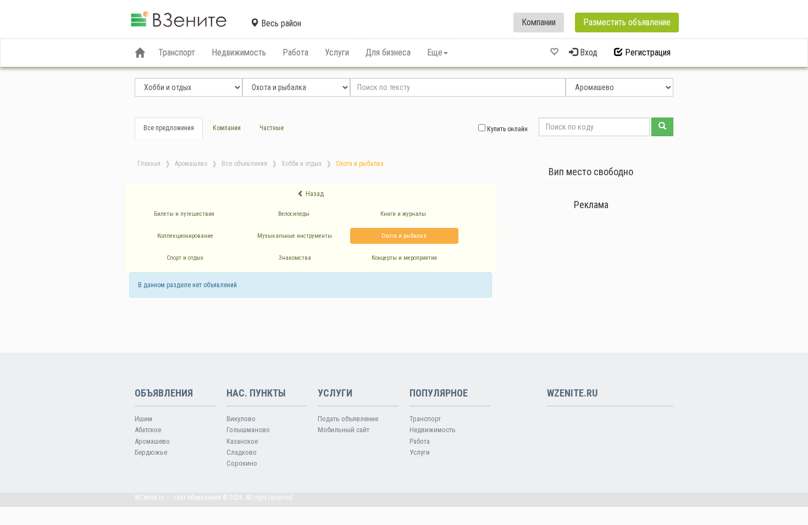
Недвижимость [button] (239, 52)
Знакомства (295, 257)
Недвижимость (432, 430)
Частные (271, 128)
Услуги (419, 452)
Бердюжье (151, 452)
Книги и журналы (403, 213)
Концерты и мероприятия (404, 257)
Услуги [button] (337, 52)
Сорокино (241, 463)
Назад (314, 194)
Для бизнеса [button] (388, 52)
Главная (149, 163)
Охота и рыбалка (404, 235)
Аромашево (191, 163)
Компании (539, 22)
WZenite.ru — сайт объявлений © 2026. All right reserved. (214, 497)
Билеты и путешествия (184, 213)
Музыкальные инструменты (294, 235)
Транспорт (425, 419)
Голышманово (248, 430)
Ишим (143, 419)
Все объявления (244, 163)
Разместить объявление (627, 22)
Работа (419, 441)
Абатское (148, 430)
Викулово (241, 419)
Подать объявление (348, 419)
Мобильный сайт (343, 430)
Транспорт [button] (176, 52)
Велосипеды (293, 213)
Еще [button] (434, 52)
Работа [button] (295, 52)
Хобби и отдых (301, 163)
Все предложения (168, 128)
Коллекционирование (185, 235)
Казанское (242, 441)
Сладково (241, 452)
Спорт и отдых (185, 257)
